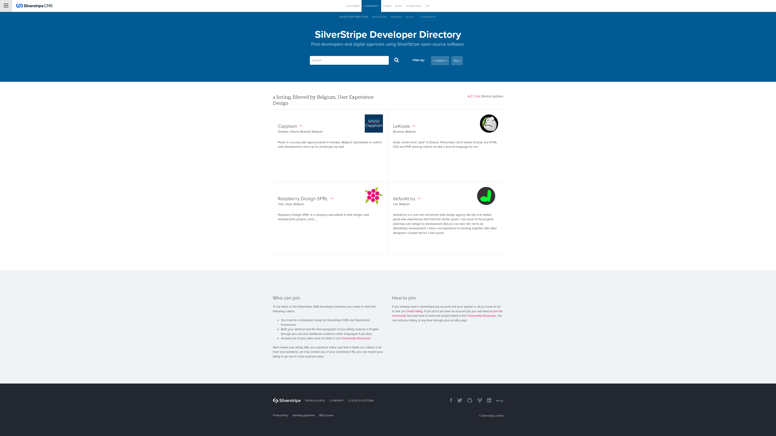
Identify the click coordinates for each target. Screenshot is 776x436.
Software (353, 6)
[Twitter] (457, 401)
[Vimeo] (477, 401)
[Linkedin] (487, 401)
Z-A (477, 96)
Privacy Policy (280, 415)
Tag (456, 60)
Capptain (287, 126)
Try (427, 6)
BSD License (326, 415)
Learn (387, 6)
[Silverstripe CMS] (34, 6)
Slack (410, 17)
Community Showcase (355, 338)
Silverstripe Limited (492, 415)
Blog (398, 6)
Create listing (414, 311)
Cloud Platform (361, 400)
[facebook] (449, 401)
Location (439, 60)
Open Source (315, 400)
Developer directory (353, 17)
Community (371, 6)
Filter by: (419, 60)
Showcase (379, 17)
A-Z (470, 96)
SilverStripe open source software (430, 44)
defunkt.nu (404, 199)
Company (337, 400)
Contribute (428, 17)
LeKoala (401, 126)
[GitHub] (467, 401)
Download (413, 6)
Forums (396, 17)
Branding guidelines (304, 415)
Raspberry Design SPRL (303, 199)
